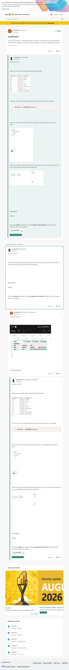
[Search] (52, 14)
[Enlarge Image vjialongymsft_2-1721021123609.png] (26, 178)
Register (56, 14)
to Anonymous (31, 312)
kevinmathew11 (22, 641)
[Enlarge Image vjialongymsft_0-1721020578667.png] (20, 84)
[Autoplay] (31, 614)
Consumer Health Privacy (23, 666)
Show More (12, 45)
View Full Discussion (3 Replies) (15, 244)
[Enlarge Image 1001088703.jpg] (30, 341)
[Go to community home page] (19, 14)
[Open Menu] (62, 19)
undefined (14, 626)
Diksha (19, 628)
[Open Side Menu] (6, 14)
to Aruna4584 (24, 57)
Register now (5, 9)
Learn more (51, 23)
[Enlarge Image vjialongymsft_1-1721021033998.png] (21, 145)
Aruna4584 (16, 30)
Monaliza (20, 635)
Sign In (61, 14)
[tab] (34, 614)
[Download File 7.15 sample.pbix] (21, 231)
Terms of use (57, 663)
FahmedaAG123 (22, 648)
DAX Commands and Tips (12, 19)
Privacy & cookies (47, 663)
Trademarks (65, 663)
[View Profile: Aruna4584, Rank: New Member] (10, 31)
